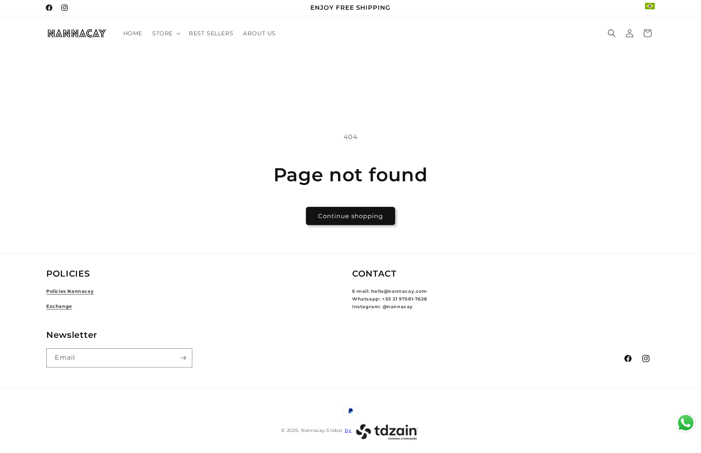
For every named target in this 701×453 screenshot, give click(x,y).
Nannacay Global (321, 430)
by (348, 430)
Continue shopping (350, 216)
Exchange (59, 306)
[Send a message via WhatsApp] (686, 423)
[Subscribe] (183, 357)
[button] (165, 33)
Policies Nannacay (70, 291)
